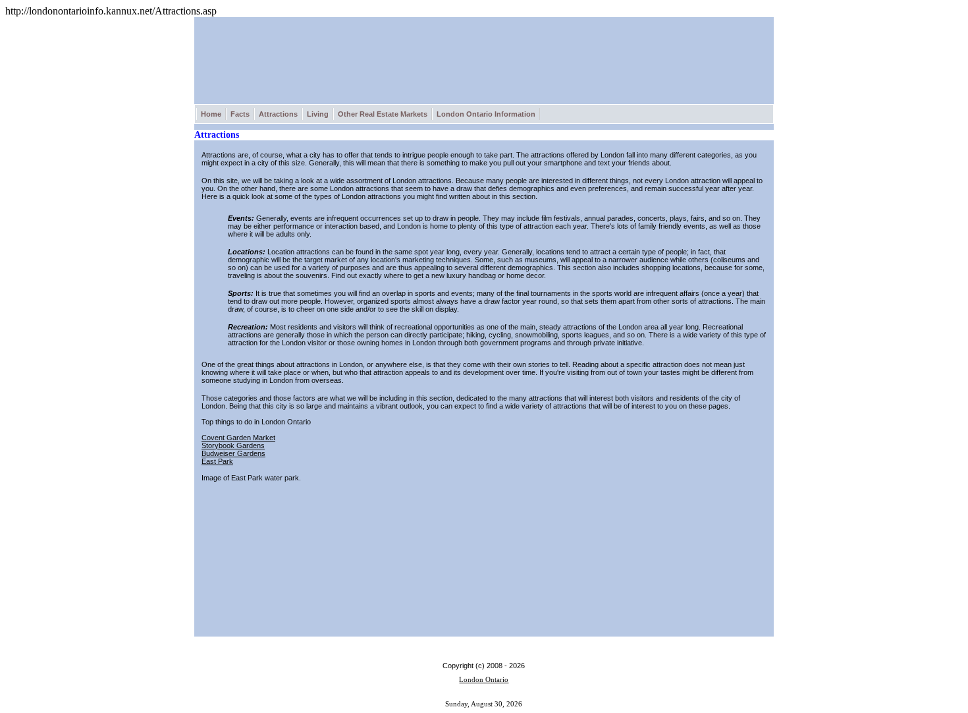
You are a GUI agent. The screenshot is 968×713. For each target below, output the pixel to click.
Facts (240, 114)
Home (211, 114)
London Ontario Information (486, 114)
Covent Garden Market (238, 438)
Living (318, 114)
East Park (217, 461)
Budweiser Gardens (233, 453)
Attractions (278, 114)
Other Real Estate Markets (382, 114)
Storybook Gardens (233, 445)
